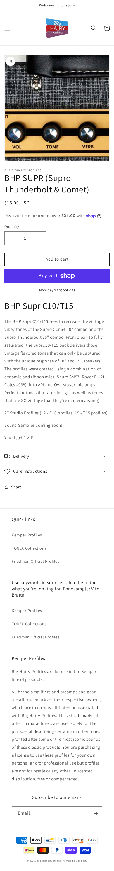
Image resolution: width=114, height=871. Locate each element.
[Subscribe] (95, 813)
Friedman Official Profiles (36, 561)
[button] (7, 28)
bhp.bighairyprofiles (49, 860)
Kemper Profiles (27, 535)
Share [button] (16, 486)
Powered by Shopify (75, 860)
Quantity (11, 226)
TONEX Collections (29, 548)
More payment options (57, 290)
